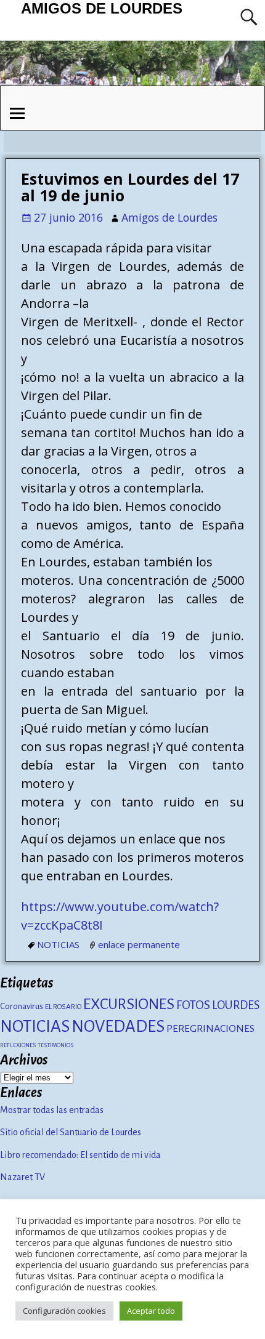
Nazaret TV (22, 1177)
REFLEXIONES (18, 1045)
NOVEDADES (118, 1026)
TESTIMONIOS (55, 1045)
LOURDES (235, 1005)
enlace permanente (139, 944)
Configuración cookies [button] (64, 1310)
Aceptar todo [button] (151, 1310)
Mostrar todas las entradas (52, 1110)
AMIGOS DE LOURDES (101, 8)
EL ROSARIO (63, 1006)
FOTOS (193, 1005)
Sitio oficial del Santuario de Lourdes (70, 1132)
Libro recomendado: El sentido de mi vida (80, 1155)
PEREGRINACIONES (210, 1028)
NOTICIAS (58, 944)
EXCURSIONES (128, 1004)
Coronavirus (21, 1006)
